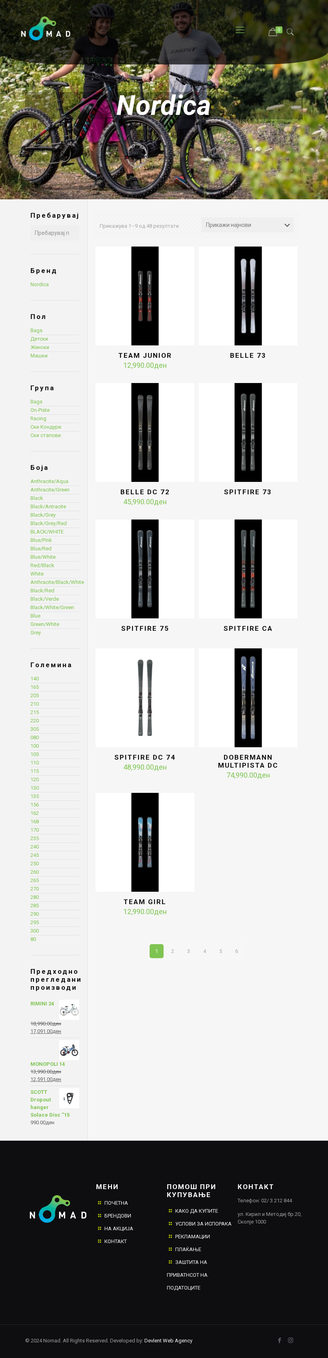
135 (34, 796)
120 (34, 779)
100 (34, 746)
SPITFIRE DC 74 (145, 757)
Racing (38, 418)
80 (33, 939)
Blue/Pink (41, 540)
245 (34, 855)
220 (34, 721)
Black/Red (42, 591)
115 (34, 771)
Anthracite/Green (50, 490)
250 (34, 864)
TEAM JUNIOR (145, 355)
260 (34, 872)
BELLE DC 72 (145, 492)
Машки (39, 356)
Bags (36, 330)
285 (34, 906)
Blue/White (43, 557)
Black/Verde (44, 599)
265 (34, 880)
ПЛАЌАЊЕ (188, 1249)
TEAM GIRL (145, 902)
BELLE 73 (248, 355)
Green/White (44, 624)
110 (34, 763)
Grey (35, 633)
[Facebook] (280, 1340)
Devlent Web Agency (167, 1341)
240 (34, 847)
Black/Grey (43, 515)
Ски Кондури (45, 427)
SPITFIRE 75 (145, 628)
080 (34, 737)
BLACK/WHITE (47, 532)
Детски (39, 339)
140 (34, 679)
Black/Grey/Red (48, 523)
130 (34, 788)
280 (34, 897)
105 (34, 754)
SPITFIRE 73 (248, 492)
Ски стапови (45, 435)
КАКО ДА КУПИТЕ (196, 1211)
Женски (39, 347)
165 (34, 687)
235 (34, 838)
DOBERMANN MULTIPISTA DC (248, 761)
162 (34, 813)
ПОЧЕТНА (116, 1203)
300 (34, 931)
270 (34, 889)
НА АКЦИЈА (118, 1229)
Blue (35, 616)
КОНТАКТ (115, 1241)
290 (34, 914)
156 (34, 805)
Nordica (39, 284)
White (37, 574)
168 (34, 821)
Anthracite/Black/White (57, 582)
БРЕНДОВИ (117, 1216)
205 (34, 695)
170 (34, 830)
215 (34, 712)
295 (34, 922)
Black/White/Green (52, 607)
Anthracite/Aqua (49, 481)
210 (34, 704)
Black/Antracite (48, 506)
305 (34, 729)
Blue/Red (41, 549)
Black (36, 498)
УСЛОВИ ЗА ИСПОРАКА (203, 1224)
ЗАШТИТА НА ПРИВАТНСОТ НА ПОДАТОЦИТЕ (187, 1275)
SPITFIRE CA (248, 628)
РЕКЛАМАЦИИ (192, 1237)
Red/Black (42, 565)
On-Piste (40, 410)
